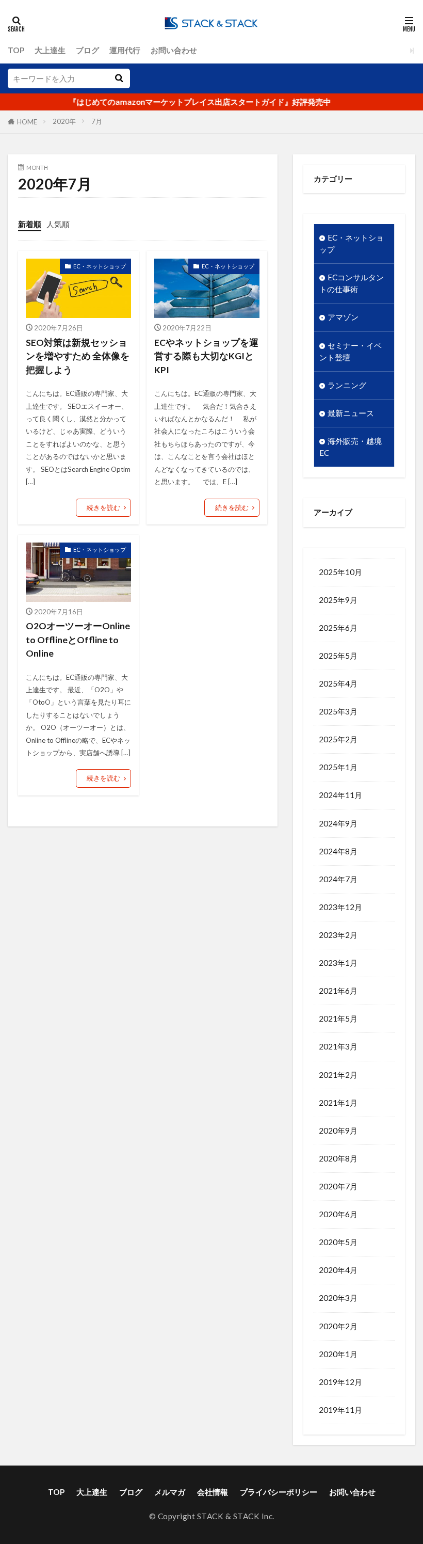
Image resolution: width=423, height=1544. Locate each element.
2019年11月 (340, 1409)
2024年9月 (338, 823)
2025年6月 (338, 627)
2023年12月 (340, 907)
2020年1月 (338, 1354)
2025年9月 (338, 599)
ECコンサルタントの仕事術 (351, 283)
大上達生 (50, 50)
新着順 (29, 224)
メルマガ (169, 1492)
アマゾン (343, 317)
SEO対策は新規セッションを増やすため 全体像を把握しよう (77, 356)
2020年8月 (338, 1158)
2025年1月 (338, 767)
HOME (27, 122)
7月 (96, 121)
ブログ (87, 50)
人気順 (58, 224)
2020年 (64, 121)
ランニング (347, 385)
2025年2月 (338, 739)
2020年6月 (338, 1214)
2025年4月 (338, 683)
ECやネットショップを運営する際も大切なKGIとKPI (206, 356)
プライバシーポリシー (278, 1492)
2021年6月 (338, 990)
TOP (16, 50)
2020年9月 (338, 1130)
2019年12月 (340, 1382)
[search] (118, 78)
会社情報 (212, 1492)
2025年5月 (338, 655)
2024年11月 (340, 795)
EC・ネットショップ (99, 266)
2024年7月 (338, 879)
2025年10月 (340, 572)
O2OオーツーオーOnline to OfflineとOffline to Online (78, 639)
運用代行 (124, 50)
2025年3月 (338, 711)
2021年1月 (338, 1102)
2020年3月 (338, 1297)
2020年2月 (338, 1326)
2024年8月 (338, 851)
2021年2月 (338, 1074)
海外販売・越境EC (350, 446)
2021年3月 (338, 1046)
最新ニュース (351, 413)
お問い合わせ (174, 50)
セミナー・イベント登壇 (350, 351)
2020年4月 (338, 1270)
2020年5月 (338, 1242)
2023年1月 (338, 962)
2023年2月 (338, 935)
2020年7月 (338, 1186)
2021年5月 (338, 1018)
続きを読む (103, 507)
